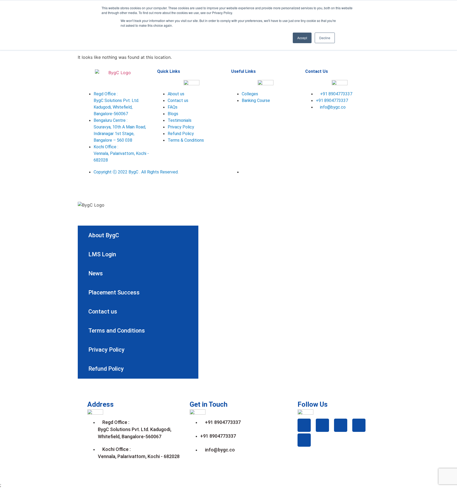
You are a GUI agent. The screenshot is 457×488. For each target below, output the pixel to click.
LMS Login (102, 254)
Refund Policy (106, 368)
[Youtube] (311, 137)
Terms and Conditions (116, 330)
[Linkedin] (341, 122)
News (95, 273)
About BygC (103, 235)
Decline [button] (324, 37)
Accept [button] (302, 37)
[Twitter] (326, 122)
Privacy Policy (106, 349)
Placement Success (114, 292)
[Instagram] (355, 122)
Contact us (102, 311)
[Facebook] (311, 122)
